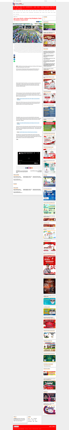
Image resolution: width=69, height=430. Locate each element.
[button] (55, 1)
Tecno (31, 418)
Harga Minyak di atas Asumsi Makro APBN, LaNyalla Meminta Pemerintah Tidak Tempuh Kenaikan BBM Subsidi (22, 171)
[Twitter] (27, 168)
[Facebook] (25, 168)
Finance (29, 418)
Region (35, 419)
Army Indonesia (30, 421)
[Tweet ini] (38, 21)
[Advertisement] (29, 60)
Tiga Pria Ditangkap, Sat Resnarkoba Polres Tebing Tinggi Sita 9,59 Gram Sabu (49, 59)
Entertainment (35, 418)
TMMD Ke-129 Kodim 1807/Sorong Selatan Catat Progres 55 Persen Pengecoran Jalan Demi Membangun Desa (48, 56)
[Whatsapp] (40, 21)
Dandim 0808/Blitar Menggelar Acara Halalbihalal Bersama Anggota (36, 171)
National (36, 421)
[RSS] (32, 168)
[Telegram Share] (39, 21)
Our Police (33, 419)
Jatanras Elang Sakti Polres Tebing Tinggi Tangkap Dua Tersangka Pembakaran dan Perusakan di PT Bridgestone (49, 61)
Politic (33, 421)
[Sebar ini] (36, 21)
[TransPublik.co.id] (16, 426)
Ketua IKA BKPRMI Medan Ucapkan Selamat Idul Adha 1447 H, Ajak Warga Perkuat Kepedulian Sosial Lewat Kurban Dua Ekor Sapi (18, 180)
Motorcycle (29, 419)
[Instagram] (28, 168)
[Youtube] (30, 168)
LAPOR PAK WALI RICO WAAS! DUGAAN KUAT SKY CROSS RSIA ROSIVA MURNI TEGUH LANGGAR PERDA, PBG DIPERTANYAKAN (37, 177)
